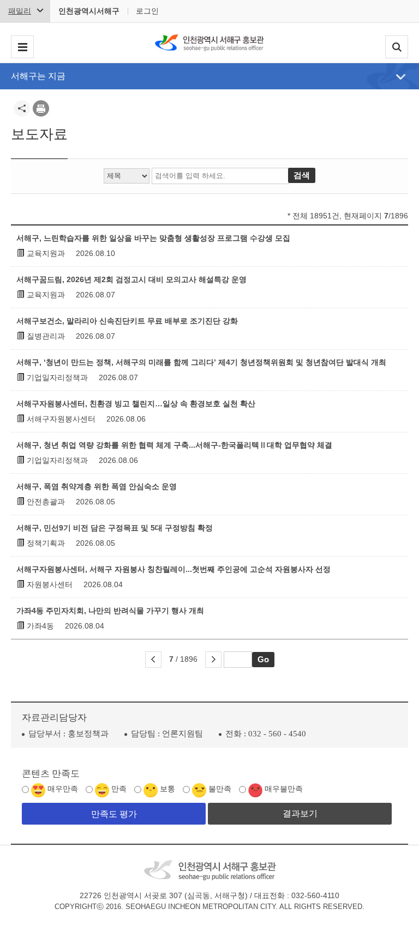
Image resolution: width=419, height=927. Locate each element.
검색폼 (397, 47)
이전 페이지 (153, 659)
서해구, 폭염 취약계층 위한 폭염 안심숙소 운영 (96, 486)
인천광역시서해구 (88, 11)
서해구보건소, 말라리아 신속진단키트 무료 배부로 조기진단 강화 (127, 320)
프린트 (41, 108)
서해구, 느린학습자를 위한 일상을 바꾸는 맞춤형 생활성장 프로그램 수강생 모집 (153, 238)
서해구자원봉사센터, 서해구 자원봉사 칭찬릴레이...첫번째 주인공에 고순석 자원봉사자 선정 (173, 569)
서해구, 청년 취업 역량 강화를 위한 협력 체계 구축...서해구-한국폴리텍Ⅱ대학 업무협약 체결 (174, 445)
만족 (119, 789)
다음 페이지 (213, 659)
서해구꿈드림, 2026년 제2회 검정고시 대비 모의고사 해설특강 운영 (131, 279)
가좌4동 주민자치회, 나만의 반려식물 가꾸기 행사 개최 (110, 610)
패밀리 (19, 11)
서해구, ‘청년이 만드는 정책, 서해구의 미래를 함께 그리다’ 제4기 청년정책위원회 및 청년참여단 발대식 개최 (201, 362)
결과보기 (300, 813)
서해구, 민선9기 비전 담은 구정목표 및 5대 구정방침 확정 (114, 527)
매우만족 (62, 789)
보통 (167, 789)
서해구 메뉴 (22, 47)
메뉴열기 (400, 77)
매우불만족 (284, 789)
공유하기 (22, 108)
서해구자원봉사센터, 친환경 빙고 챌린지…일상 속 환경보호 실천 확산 (135, 403)
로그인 (147, 11)
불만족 (219, 789)
